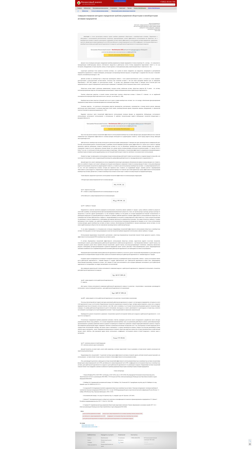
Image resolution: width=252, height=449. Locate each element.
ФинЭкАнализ (104, 438)
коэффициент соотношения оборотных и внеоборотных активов (122, 416)
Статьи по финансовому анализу (99, 11)
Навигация (122, 8)
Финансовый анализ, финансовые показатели (123, 11)
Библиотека (87, 8)
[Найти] (173, 4)
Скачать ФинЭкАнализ (140, 8)
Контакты (120, 440)
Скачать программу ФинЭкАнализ (118, 55)
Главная (79, 8)
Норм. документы (92, 445)
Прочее (129, 8)
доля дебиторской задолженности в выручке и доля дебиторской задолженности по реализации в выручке (108, 418)
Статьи (89, 438)
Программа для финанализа (100, 8)
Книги (89, 440)
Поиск (122, 442)
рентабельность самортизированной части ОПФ (94, 416)
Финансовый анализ (91, 2)
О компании (113, 8)
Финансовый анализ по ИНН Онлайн (89, 426)
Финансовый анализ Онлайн (88, 425)
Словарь (90, 442)
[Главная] (78, 11)
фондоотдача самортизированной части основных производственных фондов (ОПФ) (122, 413)
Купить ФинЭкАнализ (154, 8)
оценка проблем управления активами (91, 413)
